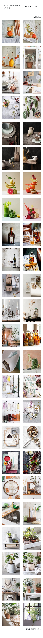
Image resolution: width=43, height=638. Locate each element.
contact (35, 6)
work (27, 6)
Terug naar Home (33, 629)
